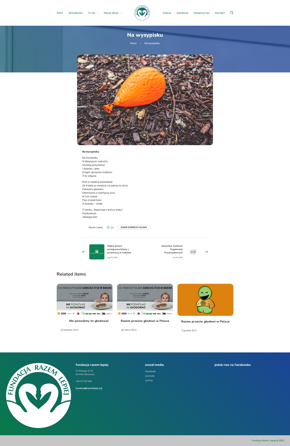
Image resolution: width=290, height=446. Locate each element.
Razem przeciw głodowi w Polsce (145, 321)
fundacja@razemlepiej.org (89, 388)
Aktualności (76, 12)
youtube (150, 375)
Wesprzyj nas (202, 12)
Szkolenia (182, 12)
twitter (149, 380)
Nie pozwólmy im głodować (89, 321)
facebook (150, 371)
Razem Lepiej (96, 227)
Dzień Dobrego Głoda (134, 227)
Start (60, 12)
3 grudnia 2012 (189, 330)
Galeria (167, 12)
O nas (91, 12)
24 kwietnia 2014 (69, 329)
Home (133, 43)
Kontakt (220, 12)
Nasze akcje (111, 12)
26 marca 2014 (128, 329)
